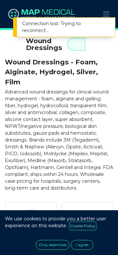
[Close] (106, 24)
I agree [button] (82, 244)
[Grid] (76, 44)
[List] (94, 44)
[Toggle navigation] (106, 14)
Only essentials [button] (53, 244)
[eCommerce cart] (90, 14)
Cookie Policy (82, 225)
